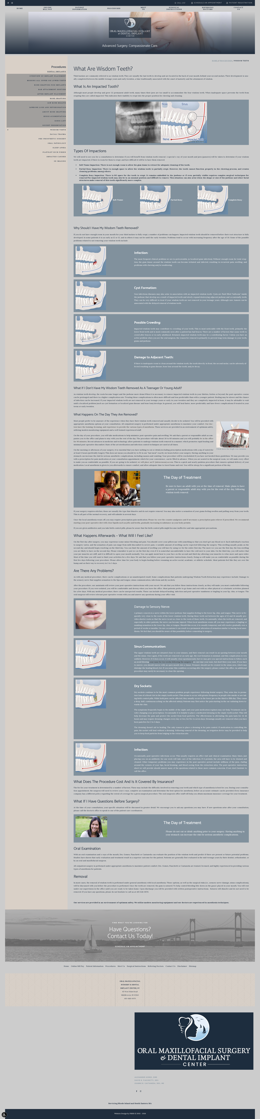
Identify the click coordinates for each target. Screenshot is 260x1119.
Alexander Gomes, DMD (146, 1077)
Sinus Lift (60, 121)
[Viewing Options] (4, 1114)
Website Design (120, 1113)
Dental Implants (56, 71)
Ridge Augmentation (55, 116)
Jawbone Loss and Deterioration (47, 107)
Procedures (113, 8)
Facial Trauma (58, 134)
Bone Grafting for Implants (50, 85)
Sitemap (192, 966)
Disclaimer (182, 966)
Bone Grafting (58, 98)
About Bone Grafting (54, 112)
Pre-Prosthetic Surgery (52, 139)
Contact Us (170, 966)
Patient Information (94, 966)
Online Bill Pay (77, 966)
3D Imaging (60, 161)
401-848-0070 (142, 892)
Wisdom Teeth (58, 130)
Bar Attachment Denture (52, 89)
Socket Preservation (54, 125)
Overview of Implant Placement (48, 76)
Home (20, 8)
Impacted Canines (56, 157)
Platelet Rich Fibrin (54, 152)
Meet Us (121, 966)
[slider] (232, 445)
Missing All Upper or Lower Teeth (46, 80)
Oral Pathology (57, 143)
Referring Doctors (156, 966)
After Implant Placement (51, 94)
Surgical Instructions (136, 966)
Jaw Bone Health (56, 103)
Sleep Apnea (59, 148)
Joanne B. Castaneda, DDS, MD (149, 1083)
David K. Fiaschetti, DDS (146, 1080)
